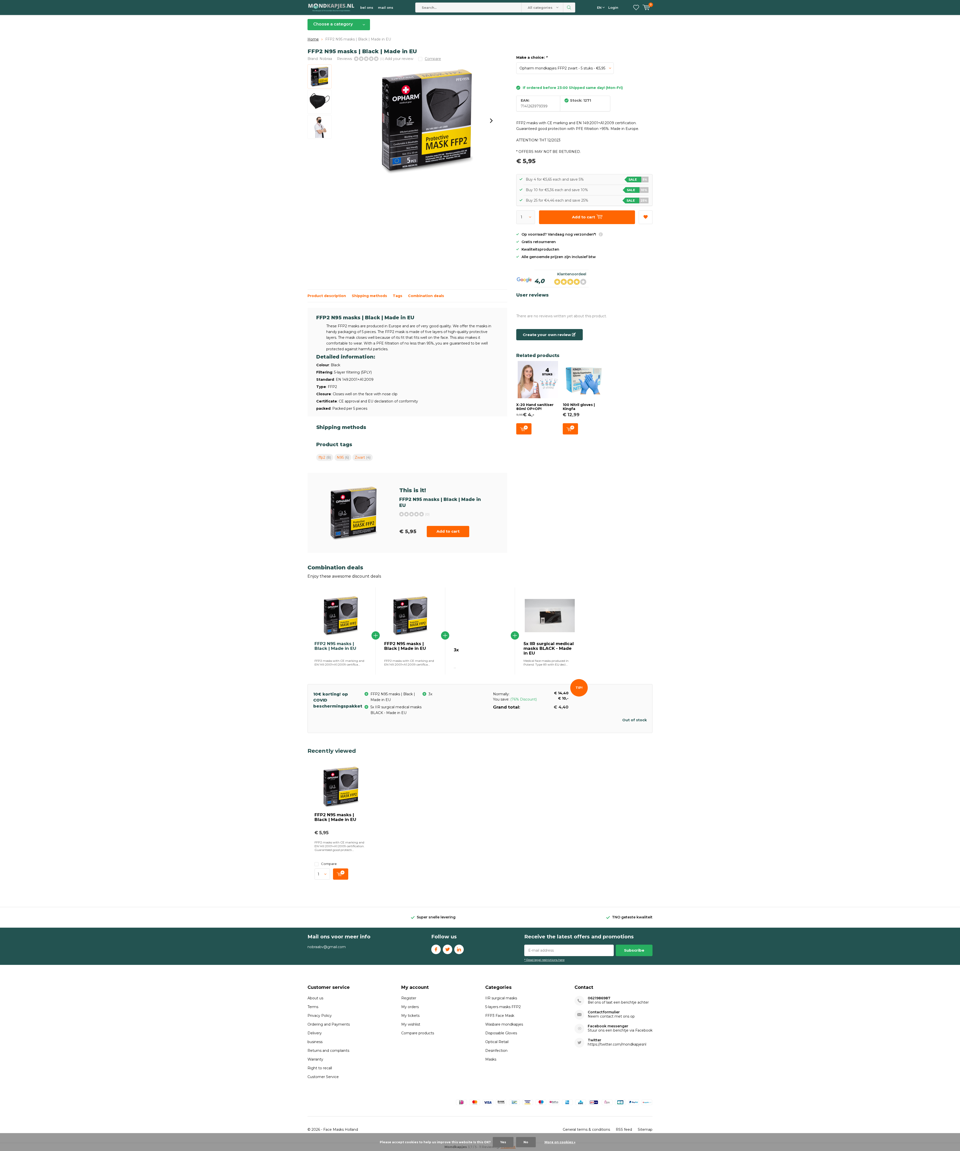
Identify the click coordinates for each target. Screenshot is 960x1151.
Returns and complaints (328, 1050)
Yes (503, 1142)
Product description (327, 296)
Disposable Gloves (501, 1033)
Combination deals (426, 296)
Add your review (399, 58)
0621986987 (599, 998)
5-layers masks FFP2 (503, 1007)
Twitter (447, 949)
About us (315, 998)
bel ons (366, 7)
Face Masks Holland (340, 1129)
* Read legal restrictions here (544, 960)
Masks (490, 1059)
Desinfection (496, 1050)
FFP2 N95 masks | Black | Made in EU (405, 646)
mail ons (385, 7)
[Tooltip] (601, 235)
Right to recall (320, 1068)
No (526, 1142)
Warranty (315, 1059)
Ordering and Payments (329, 1024)
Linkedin (459, 949)
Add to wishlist (645, 217)
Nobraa (326, 58)
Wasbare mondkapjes (504, 1024)
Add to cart (448, 531)
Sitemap (645, 1129)
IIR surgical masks (501, 998)
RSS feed (624, 1129)
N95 (343, 457)
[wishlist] (636, 7)
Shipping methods (369, 296)
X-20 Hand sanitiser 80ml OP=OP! (535, 406)
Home (313, 39)
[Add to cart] (340, 874)
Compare (329, 864)
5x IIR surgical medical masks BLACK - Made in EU (549, 648)
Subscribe (634, 950)
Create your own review (547, 334)
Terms (313, 1007)
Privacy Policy (320, 1015)
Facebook (436, 949)
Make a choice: (531, 57)
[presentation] (491, 121)
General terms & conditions (586, 1129)
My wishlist (410, 1024)
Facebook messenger (608, 1026)
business (315, 1042)
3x (456, 649)
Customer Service (323, 1077)
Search (569, 7)
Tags (397, 296)
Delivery (315, 1033)
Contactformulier (604, 1012)
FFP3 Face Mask (499, 1015)
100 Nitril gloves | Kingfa (579, 406)
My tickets (410, 1015)
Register (408, 998)
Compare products (417, 1033)
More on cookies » (560, 1142)
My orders (410, 1007)
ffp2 (324, 457)
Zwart (362, 457)
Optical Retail (496, 1042)
